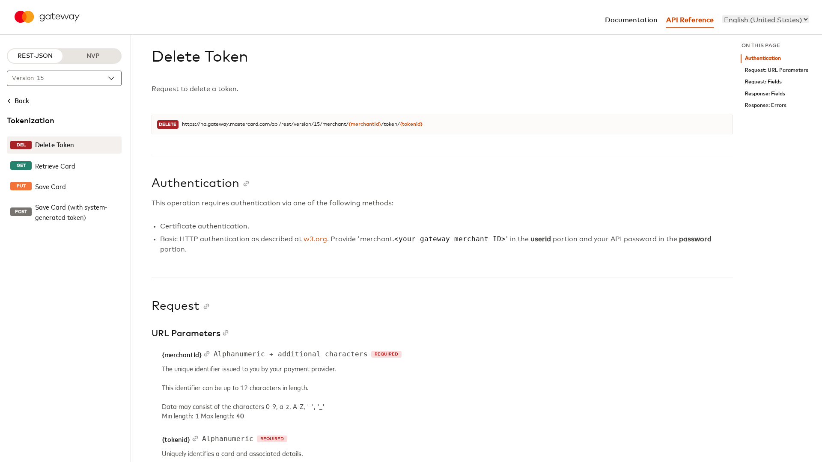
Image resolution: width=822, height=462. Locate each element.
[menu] (765, 19)
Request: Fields (763, 82)
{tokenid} (411, 124)
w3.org (315, 239)
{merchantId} (364, 124)
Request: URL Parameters (776, 70)
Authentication (763, 58)
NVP (92, 56)
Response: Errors (765, 105)
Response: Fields (765, 94)
